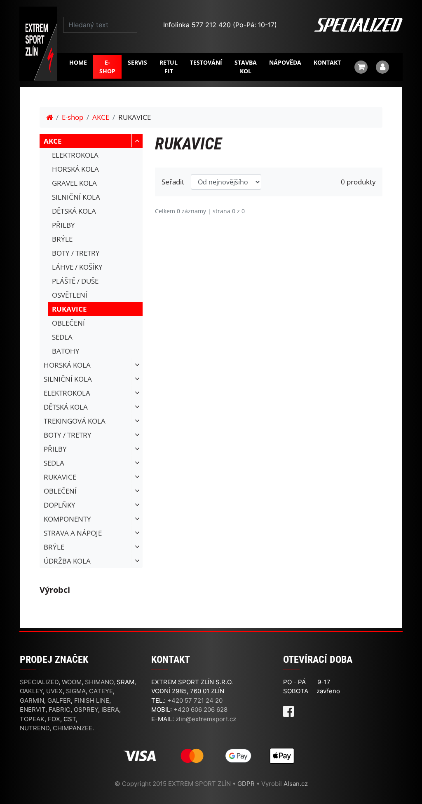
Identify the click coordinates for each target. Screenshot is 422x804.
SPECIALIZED (39, 682)
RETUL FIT (168, 66)
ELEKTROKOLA (75, 155)
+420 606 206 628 (200, 709)
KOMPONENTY (67, 519)
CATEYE (101, 691)
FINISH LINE (91, 700)
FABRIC (59, 709)
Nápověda (285, 62)
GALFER (59, 700)
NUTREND (34, 728)
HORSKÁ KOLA (75, 169)
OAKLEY (31, 691)
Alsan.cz (296, 784)
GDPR (246, 784)
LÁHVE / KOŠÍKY (77, 267)
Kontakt (327, 62)
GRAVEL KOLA (74, 183)
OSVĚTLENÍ (69, 295)
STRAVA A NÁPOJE (73, 533)
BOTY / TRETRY (76, 253)
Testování (206, 62)
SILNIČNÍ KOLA (76, 197)
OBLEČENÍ (68, 323)
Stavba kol (245, 66)
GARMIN (32, 700)
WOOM (72, 682)
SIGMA (76, 691)
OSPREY (86, 709)
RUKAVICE (69, 309)
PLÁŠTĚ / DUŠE (75, 281)
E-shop (107, 66)
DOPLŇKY (59, 505)
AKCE (100, 117)
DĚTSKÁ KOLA (74, 211)
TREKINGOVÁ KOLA (75, 421)
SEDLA (62, 337)
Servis (137, 62)
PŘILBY (63, 225)
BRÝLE (62, 239)
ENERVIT (32, 709)
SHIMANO (99, 682)
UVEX (54, 691)
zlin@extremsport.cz (206, 719)
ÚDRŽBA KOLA (67, 561)
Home (78, 62)
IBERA (110, 709)
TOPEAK (32, 719)
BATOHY (66, 351)
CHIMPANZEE (72, 728)
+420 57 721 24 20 (195, 700)
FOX (54, 719)
